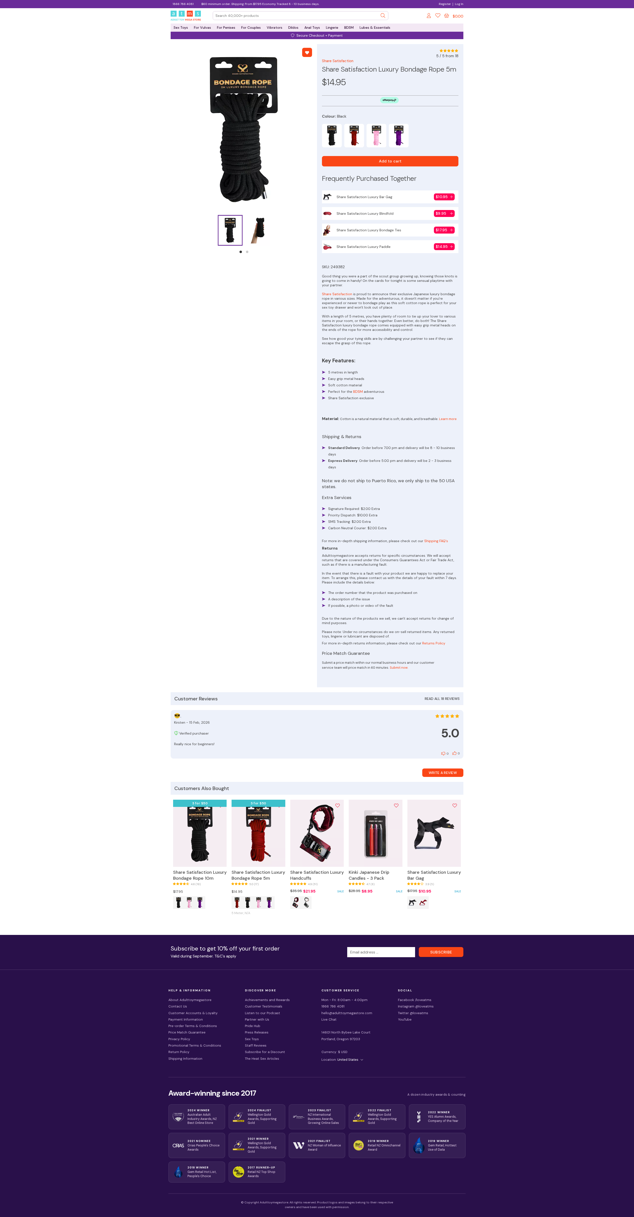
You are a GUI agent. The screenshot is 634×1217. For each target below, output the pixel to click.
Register (444, 4)
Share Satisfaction (337, 60)
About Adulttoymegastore (189, 1000)
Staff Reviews (255, 1045)
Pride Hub (252, 1026)
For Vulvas (202, 27)
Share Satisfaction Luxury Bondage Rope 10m (200, 875)
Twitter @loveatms (413, 1013)
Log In (459, 4)
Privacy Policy (179, 1039)
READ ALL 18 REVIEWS (442, 698)
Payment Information (185, 1019)
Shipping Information (185, 1059)
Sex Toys (181, 27)
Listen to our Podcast (262, 1013)
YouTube (405, 1019)
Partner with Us (257, 1019)
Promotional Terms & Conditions (194, 1045)
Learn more (448, 419)
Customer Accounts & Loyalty (193, 1013)
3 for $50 (200, 803)
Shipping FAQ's (436, 541)
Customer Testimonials (263, 1006)
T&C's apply (225, 956)
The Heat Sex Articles (262, 1059)
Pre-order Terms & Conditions (192, 1026)
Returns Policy (433, 643)
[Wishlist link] (437, 16)
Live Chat (329, 1019)
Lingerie (332, 27)
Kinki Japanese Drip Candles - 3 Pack (369, 875)
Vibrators (274, 27)
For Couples (251, 27)
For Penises (226, 27)
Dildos (293, 27)
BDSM (349, 27)
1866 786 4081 (183, 4)
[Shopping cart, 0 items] (446, 15)
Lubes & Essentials (375, 27)
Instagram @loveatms (416, 1006)
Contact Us (177, 1006)
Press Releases (256, 1032)
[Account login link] (429, 16)
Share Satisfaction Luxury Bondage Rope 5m (258, 875)
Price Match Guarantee (187, 1032)
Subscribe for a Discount (265, 1052)
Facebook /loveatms (414, 1000)
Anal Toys (312, 27)
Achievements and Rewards (267, 1000)
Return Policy (178, 1052)
